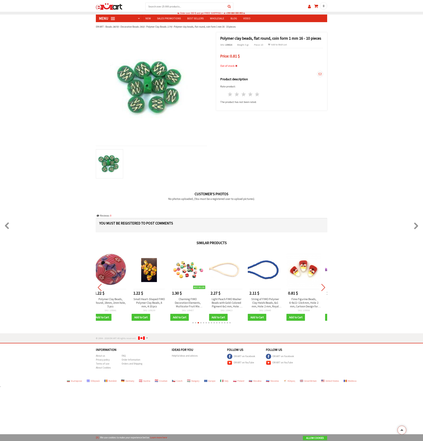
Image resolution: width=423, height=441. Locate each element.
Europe (211, 380)
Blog (234, 18)
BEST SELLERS (195, 18)
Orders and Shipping (132, 363)
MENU (104, 18)
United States (332, 380)
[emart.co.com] (109, 6)
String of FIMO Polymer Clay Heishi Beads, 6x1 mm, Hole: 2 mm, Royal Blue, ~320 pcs (231, 302)
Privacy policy (103, 359)
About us (100, 355)
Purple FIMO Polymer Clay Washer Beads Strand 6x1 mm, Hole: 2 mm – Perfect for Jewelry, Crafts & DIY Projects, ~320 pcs (308, 302)
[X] (97, 437)
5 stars (257, 94)
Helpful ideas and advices (185, 355)
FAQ (124, 355)
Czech (179, 380)
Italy (226, 380)
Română (112, 380)
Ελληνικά (95, 380)
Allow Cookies (315, 438)
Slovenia (274, 380)
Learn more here (158, 437)
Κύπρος (291, 380)
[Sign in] (309, 6)
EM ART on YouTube (244, 362)
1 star (230, 94)
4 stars (250, 94)
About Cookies (103, 367)
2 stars (237, 94)
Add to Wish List (279, 44)
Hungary (195, 380)
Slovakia (257, 380)
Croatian (163, 380)
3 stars (243, 94)
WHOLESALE (217, 18)
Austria (146, 380)
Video (246, 18)
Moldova (352, 380)
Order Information (131, 359)
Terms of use (102, 363)
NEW (148, 18)
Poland (240, 380)
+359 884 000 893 (234, 13)
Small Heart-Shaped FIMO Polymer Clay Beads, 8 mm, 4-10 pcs (114, 302)
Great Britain (310, 380)
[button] (193, 322)
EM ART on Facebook (244, 356)
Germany (129, 380)
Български (76, 380)
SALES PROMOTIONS (169, 18)
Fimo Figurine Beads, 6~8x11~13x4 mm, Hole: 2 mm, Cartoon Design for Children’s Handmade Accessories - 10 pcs (269, 302)
